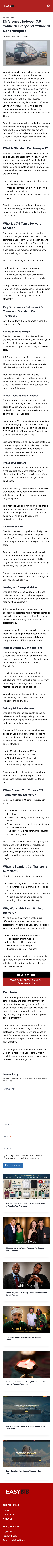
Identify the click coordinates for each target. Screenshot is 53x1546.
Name (8, 1124)
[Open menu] (43, 6)
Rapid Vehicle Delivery (33, 89)
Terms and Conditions (14, 1540)
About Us (7, 1519)
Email (7, 1136)
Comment (9, 1089)
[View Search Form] (48, 5)
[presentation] (26, 1186)
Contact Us (8, 1514)
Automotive (8, 17)
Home (6, 1510)
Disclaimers (9, 1531)
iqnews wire (10, 36)
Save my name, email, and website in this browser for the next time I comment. (24, 1156)
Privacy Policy (10, 1536)
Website (8, 1148)
